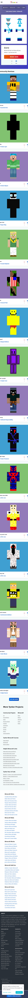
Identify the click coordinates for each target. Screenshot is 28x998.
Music (4, 731)
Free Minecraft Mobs (10, 836)
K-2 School (18, 963)
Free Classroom (19, 954)
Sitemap (3, 942)
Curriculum (18, 933)
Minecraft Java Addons (10, 876)
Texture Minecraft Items (11, 901)
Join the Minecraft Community (10, 755)
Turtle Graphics (6, 733)
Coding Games (5, 951)
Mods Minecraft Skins (10, 798)
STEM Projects (18, 972)
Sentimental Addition (5, 615)
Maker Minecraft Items (10, 893)
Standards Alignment (20, 967)
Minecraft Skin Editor (6, 956)
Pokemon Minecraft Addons (12, 882)
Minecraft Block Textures (11, 850)
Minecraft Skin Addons (10, 874)
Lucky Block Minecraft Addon (12, 870)
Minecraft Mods (5, 965)
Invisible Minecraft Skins (11, 796)
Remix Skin (14, 57)
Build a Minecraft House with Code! (11, 759)
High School (18, 959)
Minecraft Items (5, 963)
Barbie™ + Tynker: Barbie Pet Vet (10, 776)
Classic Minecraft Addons (11, 884)
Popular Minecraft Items (11, 895)
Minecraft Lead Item (10, 889)
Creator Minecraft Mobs (11, 820)
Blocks (19, 717)
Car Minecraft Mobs (10, 830)
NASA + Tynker (6, 778)
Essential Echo (4, 107)
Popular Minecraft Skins (11, 802)
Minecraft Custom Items (11, 891)
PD (16, 968)
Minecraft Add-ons (6, 961)
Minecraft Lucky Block (10, 852)
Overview (17, 931)
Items (19, 721)
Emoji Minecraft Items (10, 897)
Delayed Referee (4, 341)
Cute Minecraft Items (10, 907)
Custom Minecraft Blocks (11, 846)
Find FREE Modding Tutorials (9, 761)
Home (6, 7)
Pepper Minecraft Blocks (11, 858)
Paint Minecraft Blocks (10, 848)
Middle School (18, 958)
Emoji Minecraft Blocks (10, 854)
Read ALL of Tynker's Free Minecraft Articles (13, 767)
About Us (3, 933)
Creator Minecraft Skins (11, 804)
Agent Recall (6, 740)
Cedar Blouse (3, 654)
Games (4, 727)
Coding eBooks (5, 944)
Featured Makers (19, 940)
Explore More (14, 699)
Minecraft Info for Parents (9, 765)
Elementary (18, 956)
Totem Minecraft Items (10, 899)
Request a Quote (19, 974)
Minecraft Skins (5, 954)
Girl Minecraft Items (10, 905)
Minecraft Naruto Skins (10, 806)
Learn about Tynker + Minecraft (14, 11)
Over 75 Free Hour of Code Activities (11, 782)
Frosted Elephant (4, 263)
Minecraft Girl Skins (10, 812)
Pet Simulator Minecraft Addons (13, 878)
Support (3, 935)
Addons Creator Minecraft (11, 868)
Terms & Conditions (6, 980)
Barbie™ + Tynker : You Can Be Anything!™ (12, 774)
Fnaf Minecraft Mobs (10, 824)
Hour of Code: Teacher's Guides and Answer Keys (14, 784)
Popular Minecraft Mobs (11, 826)
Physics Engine (6, 721)
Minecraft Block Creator (11, 844)
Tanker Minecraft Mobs (10, 834)
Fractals (5, 723)
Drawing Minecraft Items (11, 903)
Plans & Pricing (19, 942)
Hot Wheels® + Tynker (8, 780)
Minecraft (12, 7)
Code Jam (3, 967)
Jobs (2, 938)
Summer (17, 946)
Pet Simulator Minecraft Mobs (12, 832)
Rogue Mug (3, 224)
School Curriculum (20, 952)
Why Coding (18, 938)
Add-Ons (20, 719)
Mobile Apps (4, 940)
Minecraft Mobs (5, 958)
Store (2, 946)
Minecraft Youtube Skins (11, 801)
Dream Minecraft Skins (10, 808)
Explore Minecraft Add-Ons (9, 757)
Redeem (17, 937)
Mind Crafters (6, 744)
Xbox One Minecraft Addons (12, 880)
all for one (3, 498)
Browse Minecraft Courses (9, 753)
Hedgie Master (4, 693)
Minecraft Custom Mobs (11, 838)
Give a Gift (18, 935)
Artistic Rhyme (4, 185)
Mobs (19, 723)
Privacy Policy (5, 982)
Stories (4, 729)
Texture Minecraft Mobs (11, 822)
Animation (5, 725)
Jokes (4, 719)
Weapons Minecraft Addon (11, 872)
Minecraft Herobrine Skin (11, 814)
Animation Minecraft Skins (11, 810)
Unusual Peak (4, 302)
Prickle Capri (3, 146)
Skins (18, 7)
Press (2, 937)
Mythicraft (5, 742)
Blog (2, 931)
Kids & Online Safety (6, 983)
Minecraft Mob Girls (10, 828)
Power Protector (4, 458)
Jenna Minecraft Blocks (10, 862)
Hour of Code (4, 968)
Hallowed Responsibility (6, 419)
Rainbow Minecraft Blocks (11, 856)
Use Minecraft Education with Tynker (11, 763)
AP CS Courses (19, 961)
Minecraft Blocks (5, 959)
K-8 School (18, 965)
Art (4, 715)
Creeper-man (3, 380)
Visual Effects (6, 717)
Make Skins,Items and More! (9, 751)
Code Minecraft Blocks (10, 860)
